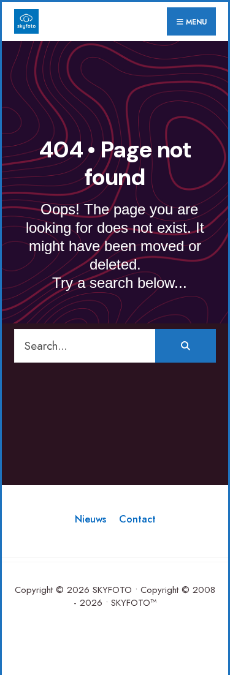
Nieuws (90, 519)
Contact (137, 519)
